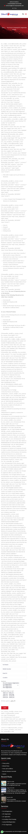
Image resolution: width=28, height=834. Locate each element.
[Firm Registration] (11, 687)
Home (3, 27)
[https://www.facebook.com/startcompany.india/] (14, 8)
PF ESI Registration (7, 824)
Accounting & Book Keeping (9, 819)
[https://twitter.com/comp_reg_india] (12, 8)
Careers (4, 774)
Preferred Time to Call (7, 691)
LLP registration (6, 816)
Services (3, 681)
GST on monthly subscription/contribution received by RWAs (13, 801)
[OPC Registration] (11, 686)
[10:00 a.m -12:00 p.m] (8, 693)
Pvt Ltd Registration (7, 811)
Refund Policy (5, 766)
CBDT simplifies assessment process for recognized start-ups (16, 784)
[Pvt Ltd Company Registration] (11, 683)
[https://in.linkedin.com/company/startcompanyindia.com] (15, 8)
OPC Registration (6, 814)
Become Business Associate (9, 771)
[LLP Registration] (11, 684)
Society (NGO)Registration (8, 822)
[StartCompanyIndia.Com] (9, 14)
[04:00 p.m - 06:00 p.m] (8, 697)
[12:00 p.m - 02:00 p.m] (8, 694)
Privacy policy (5, 763)
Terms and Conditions (7, 768)
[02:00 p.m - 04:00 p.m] (8, 696)
